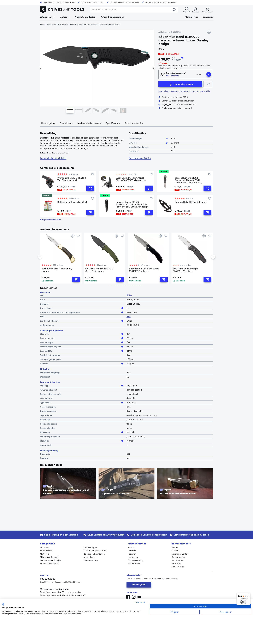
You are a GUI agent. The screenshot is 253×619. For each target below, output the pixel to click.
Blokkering (45, 432)
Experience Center (179, 554)
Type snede (45, 402)
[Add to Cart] (90, 188)
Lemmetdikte (46, 351)
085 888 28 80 (47, 578)
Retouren (132, 554)
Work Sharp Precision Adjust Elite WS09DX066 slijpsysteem (131, 179)
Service (131, 547)
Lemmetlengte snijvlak (50, 346)
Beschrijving (48, 123)
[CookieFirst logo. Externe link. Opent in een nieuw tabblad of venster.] (3, 604)
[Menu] (248, 594)
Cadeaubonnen (178, 557)
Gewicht (132, 143)
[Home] (62, 9)
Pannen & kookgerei (49, 563)
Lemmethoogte (47, 338)
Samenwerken (177, 567)
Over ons (175, 550)
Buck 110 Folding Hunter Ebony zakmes (57, 270)
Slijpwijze (44, 441)
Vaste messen (46, 550)
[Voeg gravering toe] (208, 74)
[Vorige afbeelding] (40, 68)
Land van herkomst (49, 321)
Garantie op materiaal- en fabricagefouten (60, 312)
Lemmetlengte (135, 138)
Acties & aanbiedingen (112, 17)
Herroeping (133, 557)
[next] (208, 256)
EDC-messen (63, 25)
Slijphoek (44, 334)
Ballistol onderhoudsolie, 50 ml (72, 202)
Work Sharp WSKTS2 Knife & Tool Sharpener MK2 (71, 179)
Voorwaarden (134, 563)
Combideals (66, 123)
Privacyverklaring (135, 560)
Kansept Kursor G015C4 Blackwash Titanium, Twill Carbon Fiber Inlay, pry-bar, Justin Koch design (188, 180)
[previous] (44, 256)
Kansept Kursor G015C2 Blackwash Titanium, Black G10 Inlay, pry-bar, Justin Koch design (132, 204)
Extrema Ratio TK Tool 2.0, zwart (191, 202)
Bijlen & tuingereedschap (95, 550)
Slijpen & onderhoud (49, 557)
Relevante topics (133, 123)
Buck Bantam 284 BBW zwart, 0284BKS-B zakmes (144, 270)
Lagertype (44, 385)
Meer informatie (172, 76)
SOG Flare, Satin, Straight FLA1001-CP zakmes (185, 270)
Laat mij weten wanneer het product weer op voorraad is (184, 91)
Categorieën (46, 17)
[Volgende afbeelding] (154, 68)
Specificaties (113, 123)
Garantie (132, 550)
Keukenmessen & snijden (51, 560)
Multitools (44, 554)
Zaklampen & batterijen (94, 554)
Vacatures (176, 563)
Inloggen (195, 12)
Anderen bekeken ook (89, 123)
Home (42, 25)
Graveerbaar (46, 308)
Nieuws (174, 547)
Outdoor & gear (91, 547)
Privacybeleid (140, 602)
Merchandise (177, 560)
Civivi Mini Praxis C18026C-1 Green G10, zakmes (99, 270)
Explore (63, 17)
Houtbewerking (91, 560)
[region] (97, 72)
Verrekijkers (89, 557)
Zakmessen (51, 25)
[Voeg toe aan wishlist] (208, 84)
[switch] (243, 602)
